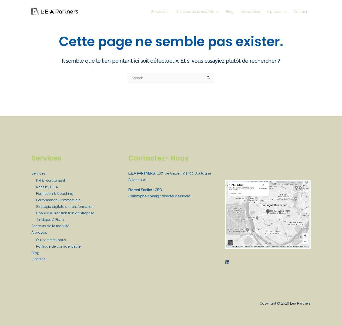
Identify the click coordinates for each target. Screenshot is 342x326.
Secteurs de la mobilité (50, 226)
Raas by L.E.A (47, 187)
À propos (39, 232)
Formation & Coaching (54, 194)
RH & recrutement (50, 180)
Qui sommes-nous (51, 240)
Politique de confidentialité (58, 246)
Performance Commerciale (58, 200)
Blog (35, 253)
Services (38, 173)
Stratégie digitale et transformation (65, 207)
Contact (38, 259)
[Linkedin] (227, 262)
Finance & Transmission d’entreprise (65, 213)
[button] (167, 12)
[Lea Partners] (54, 11)
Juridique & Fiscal (50, 220)
